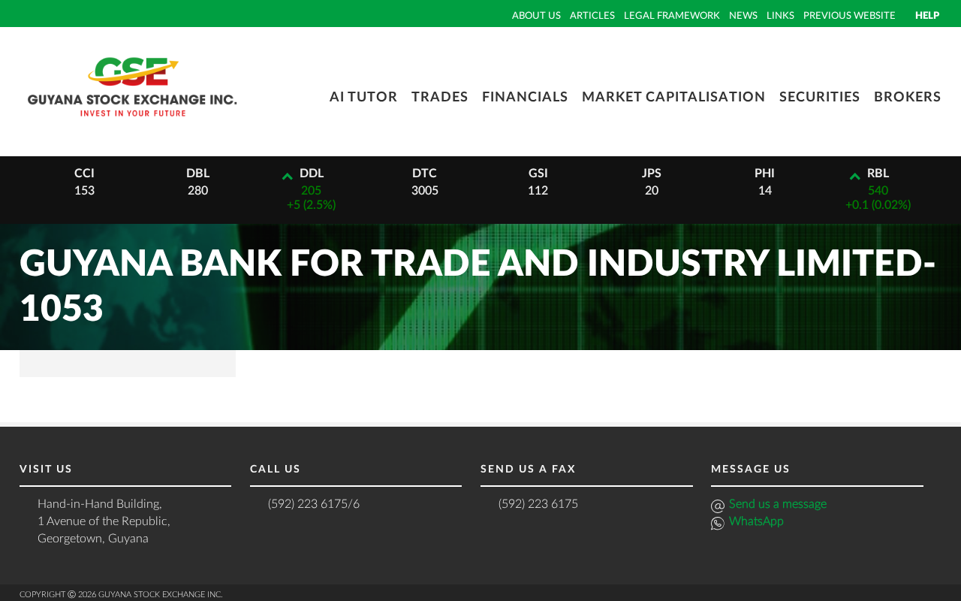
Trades (439, 97)
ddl (312, 174)
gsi (538, 174)
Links (780, 16)
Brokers (907, 97)
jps (651, 174)
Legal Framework (672, 16)
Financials (525, 97)
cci (84, 174)
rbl (878, 174)
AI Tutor (364, 97)
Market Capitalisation (674, 97)
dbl (197, 174)
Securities (819, 97)
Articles (592, 16)
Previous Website (849, 16)
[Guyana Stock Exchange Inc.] (132, 125)
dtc (424, 174)
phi (765, 174)
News (743, 16)
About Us (536, 16)
